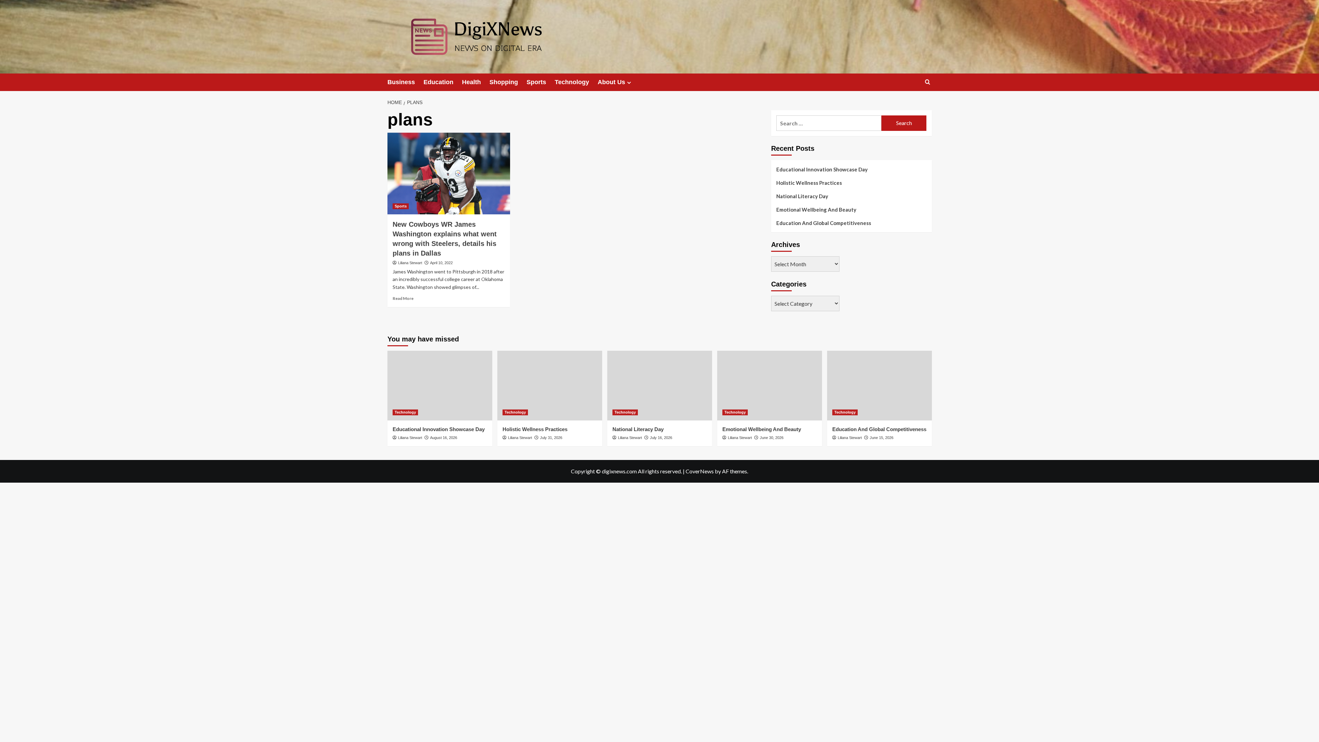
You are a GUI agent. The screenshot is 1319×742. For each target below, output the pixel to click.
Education (438, 82)
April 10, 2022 (441, 263)
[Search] (927, 82)
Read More (403, 298)
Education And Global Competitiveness (823, 223)
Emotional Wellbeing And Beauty (816, 209)
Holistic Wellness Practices (809, 183)
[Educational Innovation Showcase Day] (439, 385)
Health (471, 82)
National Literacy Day (802, 196)
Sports (536, 82)
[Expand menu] (629, 83)
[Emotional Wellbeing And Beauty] (769, 385)
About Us (611, 82)
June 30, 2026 (771, 438)
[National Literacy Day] (659, 385)
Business (401, 82)
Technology (572, 82)
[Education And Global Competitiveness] (879, 385)
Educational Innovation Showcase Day (822, 169)
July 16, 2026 (661, 438)
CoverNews (700, 471)
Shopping (503, 82)
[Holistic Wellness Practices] (549, 385)
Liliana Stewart (410, 263)
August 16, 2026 (443, 438)
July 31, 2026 (551, 438)
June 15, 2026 (881, 438)
